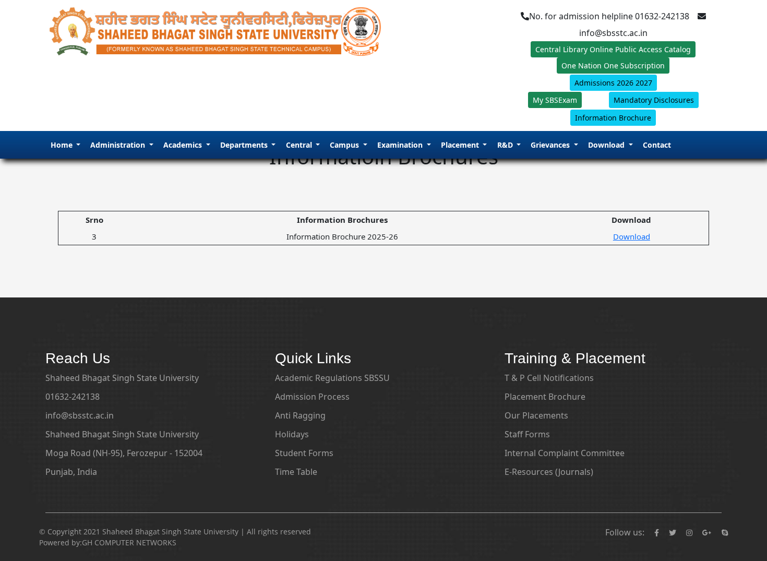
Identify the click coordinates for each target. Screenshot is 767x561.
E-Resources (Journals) (549, 472)
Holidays (292, 434)
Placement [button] (461, 145)
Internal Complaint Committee (565, 453)
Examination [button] (401, 145)
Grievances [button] (551, 145)
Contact (657, 145)
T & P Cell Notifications (549, 378)
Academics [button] (183, 145)
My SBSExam (555, 100)
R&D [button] (506, 145)
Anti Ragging (300, 415)
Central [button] (300, 145)
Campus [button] (345, 145)
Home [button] (63, 145)
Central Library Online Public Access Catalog (613, 49)
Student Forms (304, 453)
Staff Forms (527, 434)
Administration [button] (118, 145)
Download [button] (607, 145)
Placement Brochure (545, 396)
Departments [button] (245, 145)
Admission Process (312, 396)
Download (631, 236)
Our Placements (536, 415)
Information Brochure (613, 118)
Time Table (296, 472)
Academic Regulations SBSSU (332, 378)
